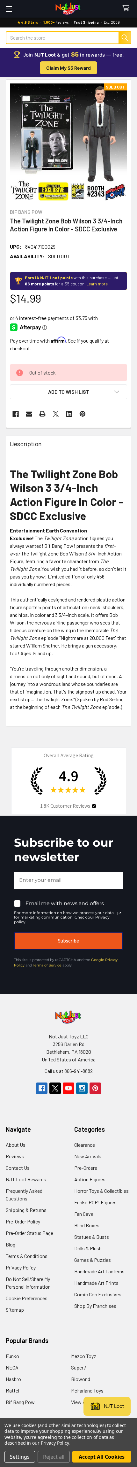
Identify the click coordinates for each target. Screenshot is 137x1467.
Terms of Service (47, 965)
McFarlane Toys (87, 1390)
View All (79, 1402)
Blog (10, 1244)
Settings (20, 1456)
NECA (12, 1367)
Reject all (53, 1456)
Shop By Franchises (95, 1306)
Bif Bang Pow (20, 1402)
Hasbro (13, 1379)
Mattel (12, 1390)
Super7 (78, 1367)
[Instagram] (82, 1088)
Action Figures (89, 1179)
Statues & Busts (91, 1237)
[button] (68, 391)
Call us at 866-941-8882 (69, 1071)
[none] (68, 142)
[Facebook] (15, 414)
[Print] (42, 414)
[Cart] (127, 8)
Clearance (84, 1145)
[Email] (29, 414)
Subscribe (68, 940)
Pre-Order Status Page (29, 1233)
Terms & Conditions (26, 1256)
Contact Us (18, 1168)
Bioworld (80, 1379)
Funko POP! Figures (95, 1202)
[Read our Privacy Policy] (119, 913)
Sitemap (15, 1310)
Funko (12, 1356)
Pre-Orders (85, 1168)
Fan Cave (83, 1214)
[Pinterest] (82, 414)
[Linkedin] (69, 414)
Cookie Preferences (26, 1298)
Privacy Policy (21, 1267)
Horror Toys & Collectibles (101, 1191)
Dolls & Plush (88, 1248)
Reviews (15, 1156)
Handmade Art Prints (96, 1283)
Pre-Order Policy (23, 1221)
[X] (55, 414)
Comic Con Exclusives (97, 1294)
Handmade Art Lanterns (99, 1271)
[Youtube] (68, 1088)
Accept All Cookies (102, 1456)
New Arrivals (87, 1156)
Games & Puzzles (92, 1260)
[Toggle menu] (9, 9)
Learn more (97, 283)
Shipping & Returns (26, 1210)
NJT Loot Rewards (26, 1179)
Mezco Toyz (83, 1356)
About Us (15, 1145)
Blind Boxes (86, 1225)
